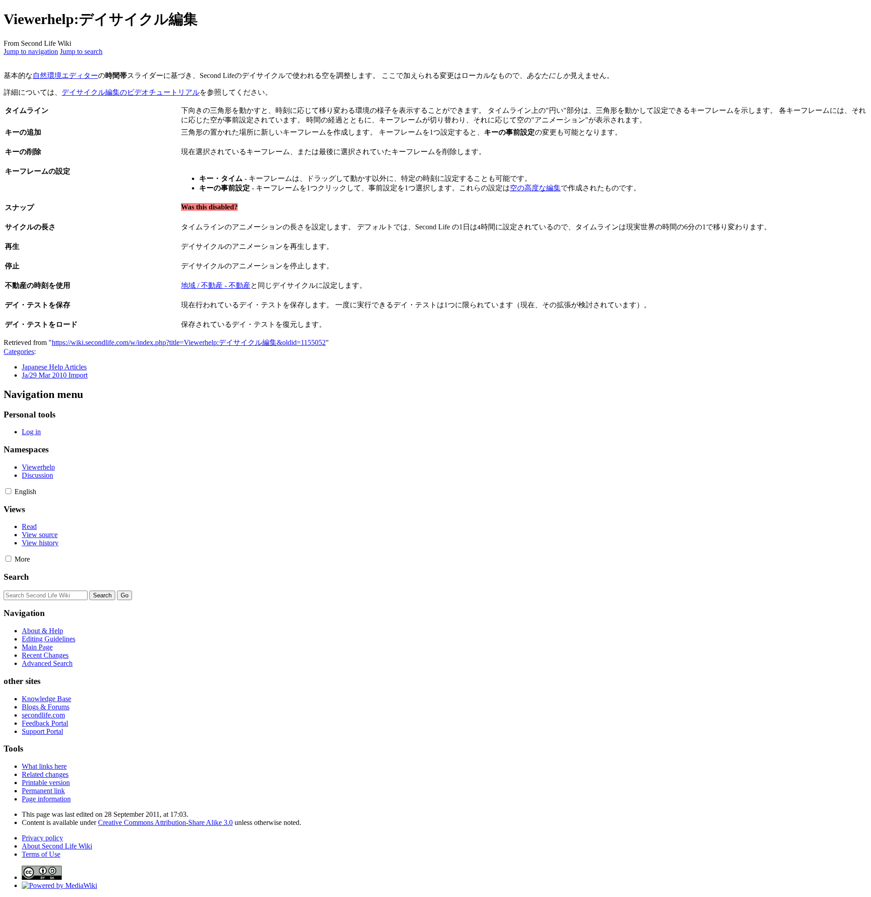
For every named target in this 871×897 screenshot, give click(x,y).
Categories (19, 351)
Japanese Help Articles (54, 367)
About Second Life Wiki (57, 846)
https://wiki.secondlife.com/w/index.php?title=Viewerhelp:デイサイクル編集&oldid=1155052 (189, 342)
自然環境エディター (65, 75)
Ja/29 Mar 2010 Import (55, 375)
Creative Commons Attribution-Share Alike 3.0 (165, 822)
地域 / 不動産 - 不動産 (215, 285)
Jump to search (81, 51)
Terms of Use (41, 854)
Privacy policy (42, 838)
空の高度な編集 (535, 188)
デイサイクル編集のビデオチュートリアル (131, 92)
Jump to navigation (31, 51)
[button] (8, 491)
